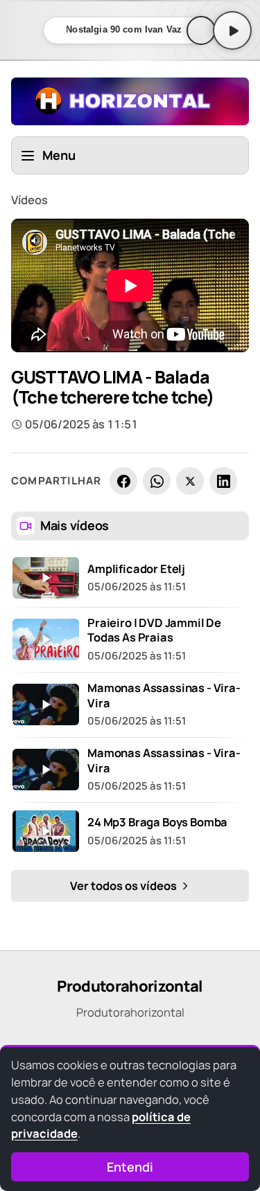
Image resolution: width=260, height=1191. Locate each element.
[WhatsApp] (157, 481)
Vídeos (29, 200)
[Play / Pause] (232, 30)
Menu (59, 155)
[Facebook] (123, 481)
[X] (190, 481)
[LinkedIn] (223, 481)
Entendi (130, 1166)
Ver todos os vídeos (124, 885)
